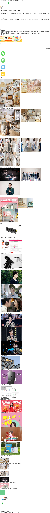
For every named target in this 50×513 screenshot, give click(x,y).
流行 (2, 0)
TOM (1, 398)
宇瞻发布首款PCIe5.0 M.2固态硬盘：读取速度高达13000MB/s (8, 237)
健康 (17, 0)
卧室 (21, 13)
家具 (7, 13)
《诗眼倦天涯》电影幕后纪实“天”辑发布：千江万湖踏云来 (7, 268)
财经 (16, 0)
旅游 (9, 0)
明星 (5, 0)
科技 (23, 0)
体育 (4, 0)
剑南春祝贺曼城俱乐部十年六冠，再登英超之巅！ (6, 455)
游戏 (8, 0)
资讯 (1, 0)
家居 (2, 13)
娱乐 (3, 0)
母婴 (11, 0)
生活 (10, 0)
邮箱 (13, 0)
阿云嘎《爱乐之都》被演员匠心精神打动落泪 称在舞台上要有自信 (7, 313)
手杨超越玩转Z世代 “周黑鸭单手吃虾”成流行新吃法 (5, 399)
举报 (0, 43)
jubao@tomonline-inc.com (17, 512)
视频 (15, 0)
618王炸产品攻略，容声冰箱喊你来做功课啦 (6, 384)
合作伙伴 (5, 511)
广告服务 (7, 511)
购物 (22, 0)
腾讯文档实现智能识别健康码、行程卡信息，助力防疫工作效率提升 (8, 397)
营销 (12, 0)
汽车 (21, 0)
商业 (14, 0)
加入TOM (9, 511)
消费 (20, 0)
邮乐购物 (3, 511)
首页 (0, 0)
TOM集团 (1, 511)
